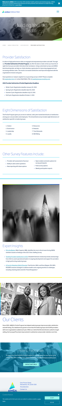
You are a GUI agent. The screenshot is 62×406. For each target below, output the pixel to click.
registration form (9, 79)
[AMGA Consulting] (11, 12)
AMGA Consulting (13, 45)
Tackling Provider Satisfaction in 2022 (17, 257)
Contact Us (23, 389)
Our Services (25, 45)
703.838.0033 (24, 387)
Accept (52, 397)
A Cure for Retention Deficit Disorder (16, 265)
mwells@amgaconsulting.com (41, 79)
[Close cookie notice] (58, 394)
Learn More (18, 5)
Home (4, 45)
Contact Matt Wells (31, 364)
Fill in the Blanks (10, 250)
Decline (52, 402)
